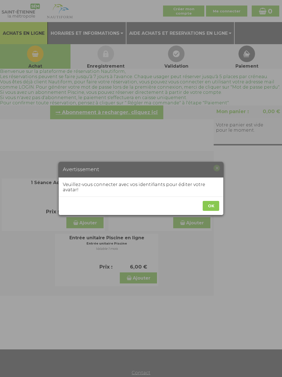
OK (211, 205)
